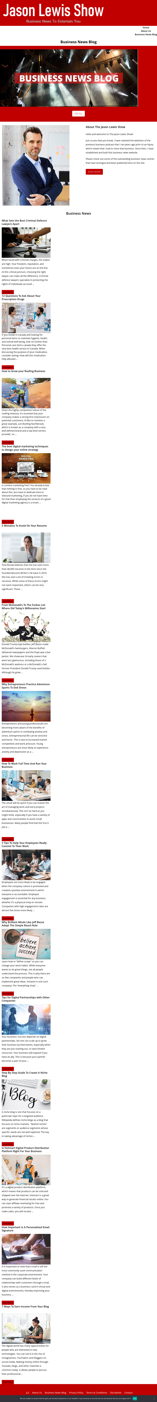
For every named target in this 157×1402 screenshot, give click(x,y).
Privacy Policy (76, 1392)
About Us (146, 31)
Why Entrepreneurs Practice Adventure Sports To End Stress (26, 685)
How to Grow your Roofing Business (23, 371)
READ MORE (94, 171)
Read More (8, 292)
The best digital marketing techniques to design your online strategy (25, 448)
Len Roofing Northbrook (31, 423)
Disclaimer (115, 1392)
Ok (135, 1398)
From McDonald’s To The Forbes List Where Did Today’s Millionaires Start (24, 606)
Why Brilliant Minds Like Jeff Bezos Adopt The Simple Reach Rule (23, 923)
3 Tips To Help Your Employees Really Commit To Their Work (24, 844)
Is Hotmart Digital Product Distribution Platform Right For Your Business (25, 1149)
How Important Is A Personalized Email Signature (25, 1228)
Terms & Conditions (96, 1392)
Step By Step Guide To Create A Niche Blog (24, 1074)
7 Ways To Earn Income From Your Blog (25, 1306)
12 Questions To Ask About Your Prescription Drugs (21, 297)
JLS (27, 1392)
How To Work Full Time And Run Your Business (24, 765)
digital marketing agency (15, 502)
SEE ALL (78, 113)
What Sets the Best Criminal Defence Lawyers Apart (24, 222)
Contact (128, 1392)
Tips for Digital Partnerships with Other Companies (26, 999)
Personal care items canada (16, 345)
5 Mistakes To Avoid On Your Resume (24, 525)
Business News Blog (146, 34)
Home (146, 27)
